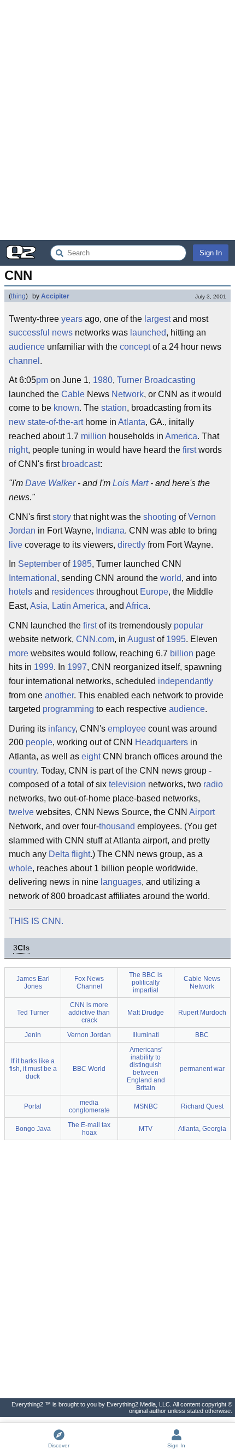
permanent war (202, 1069)
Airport (202, 812)
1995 (176, 639)
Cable (73, 394)
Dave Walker (50, 483)
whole (20, 868)
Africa (137, 605)
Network (127, 394)
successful (29, 332)
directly (131, 544)
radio (213, 784)
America (181, 436)
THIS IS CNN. (36, 921)
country (23, 770)
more (18, 653)
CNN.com (95, 639)
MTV (145, 1129)
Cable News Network (202, 982)
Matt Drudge (145, 1012)
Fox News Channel (89, 982)
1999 (44, 667)
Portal (33, 1106)
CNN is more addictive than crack (89, 1012)
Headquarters (161, 742)
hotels (20, 591)
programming (68, 709)
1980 (103, 380)
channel (24, 361)
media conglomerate (89, 1106)
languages (121, 882)
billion (181, 653)
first (189, 449)
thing (18, 296)
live (15, 544)
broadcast (81, 464)
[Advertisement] (117, 120)
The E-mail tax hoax (89, 1128)
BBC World (89, 1069)
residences (72, 591)
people (39, 742)
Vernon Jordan (89, 1035)
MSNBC (146, 1106)
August (141, 639)
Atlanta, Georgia (202, 1129)
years (72, 319)
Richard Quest (202, 1106)
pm (42, 380)
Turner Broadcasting (156, 380)
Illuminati (145, 1035)
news (62, 332)
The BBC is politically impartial (145, 982)
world (170, 578)
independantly (185, 681)
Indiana (110, 530)
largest (157, 319)
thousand (117, 826)
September (39, 563)
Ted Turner (33, 1012)
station (114, 407)
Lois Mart (130, 483)
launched (148, 332)
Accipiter (55, 296)
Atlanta (131, 422)
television (127, 784)
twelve (21, 812)
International (33, 578)
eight (91, 756)
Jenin (33, 1035)
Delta (59, 854)
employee (127, 728)
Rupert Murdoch (202, 1012)
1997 (77, 667)
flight (81, 854)
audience (27, 346)
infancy (61, 728)
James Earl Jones (33, 982)
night (18, 449)
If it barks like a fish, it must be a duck (33, 1068)
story (61, 517)
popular (188, 625)
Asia (39, 605)
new (17, 422)
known (66, 407)
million (94, 436)
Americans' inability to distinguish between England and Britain (146, 1069)
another (59, 695)
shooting (160, 517)
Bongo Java (33, 1129)
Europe (154, 591)
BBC (202, 1035)
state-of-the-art (55, 422)
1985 (82, 563)
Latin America (78, 605)
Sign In (210, 253)
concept (135, 346)
